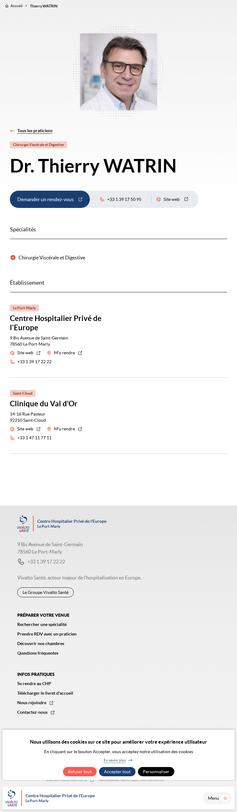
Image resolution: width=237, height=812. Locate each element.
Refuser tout (80, 771)
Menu (213, 798)
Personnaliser (156, 771)
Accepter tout (117, 771)
